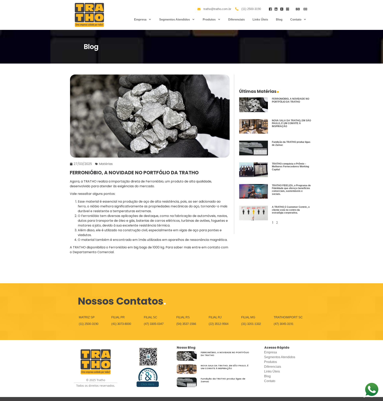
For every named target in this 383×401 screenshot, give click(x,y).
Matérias (106, 164)
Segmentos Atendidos (174, 19)
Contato (295, 19)
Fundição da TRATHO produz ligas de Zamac (223, 380)
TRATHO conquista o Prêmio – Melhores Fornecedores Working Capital (290, 166)
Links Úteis (260, 19)
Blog (279, 19)
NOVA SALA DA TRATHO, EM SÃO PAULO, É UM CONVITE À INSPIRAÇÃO (291, 123)
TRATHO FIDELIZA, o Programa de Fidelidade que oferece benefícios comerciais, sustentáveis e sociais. (291, 189)
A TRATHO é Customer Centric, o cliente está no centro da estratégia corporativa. (291, 210)
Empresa (140, 19)
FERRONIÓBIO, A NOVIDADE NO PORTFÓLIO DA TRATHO (290, 100)
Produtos (209, 19)
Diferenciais (236, 19)
